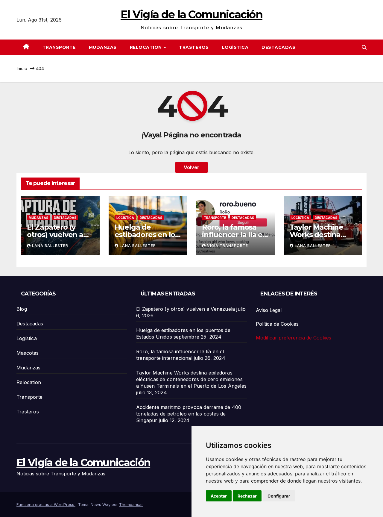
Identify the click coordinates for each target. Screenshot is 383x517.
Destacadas (278, 47)
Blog (21, 309)
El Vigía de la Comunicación (191, 14)
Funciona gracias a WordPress (45, 504)
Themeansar (131, 504)
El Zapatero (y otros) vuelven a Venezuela (55, 234)
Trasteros (194, 47)
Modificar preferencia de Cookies (293, 338)
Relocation (146, 47)
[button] (364, 47)
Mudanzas (103, 47)
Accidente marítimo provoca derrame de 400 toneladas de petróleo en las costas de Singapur (188, 413)
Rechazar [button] (247, 495)
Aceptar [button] (219, 495)
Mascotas (27, 353)
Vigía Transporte (227, 245)
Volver (191, 167)
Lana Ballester (50, 245)
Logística (235, 47)
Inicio (21, 68)
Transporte (59, 47)
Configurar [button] (279, 495)
